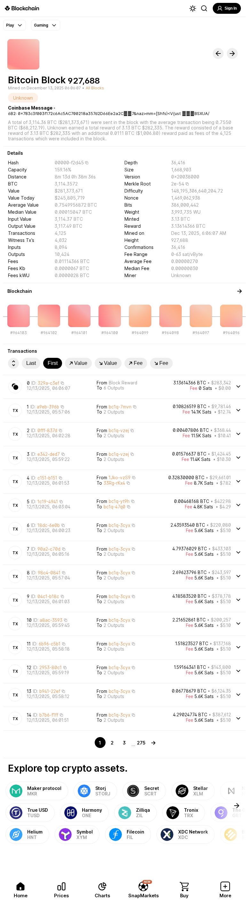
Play (10, 25)
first (53, 363)
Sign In (231, 8)
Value (80, 363)
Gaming (41, 25)
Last (31, 363)
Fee (138, 363)
